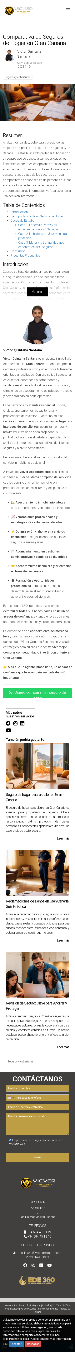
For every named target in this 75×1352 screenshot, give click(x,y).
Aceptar (17, 1343)
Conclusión (18, 251)
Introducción (19, 212)
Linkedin (46, 1305)
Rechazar (33, 1343)
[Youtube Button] (8, 730)
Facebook (23, 1305)
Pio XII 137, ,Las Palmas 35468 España (38, 1212)
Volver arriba (11, 1305)
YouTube (56, 1305)
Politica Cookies (28, 1308)
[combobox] (10, 1098)
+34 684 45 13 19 (39, 1232)
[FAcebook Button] (8, 723)
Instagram (35, 1305)
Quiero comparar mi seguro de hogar (40, 694)
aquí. (6, 1343)
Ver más (37, 292)
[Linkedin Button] (22, 723)
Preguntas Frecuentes (25, 255)
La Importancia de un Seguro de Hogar (37, 216)
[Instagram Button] (15, 723)
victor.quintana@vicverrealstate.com (37, 1253)
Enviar (37, 1157)
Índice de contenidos (48, 1308)
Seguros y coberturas (18, 77)
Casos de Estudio (22, 220)
